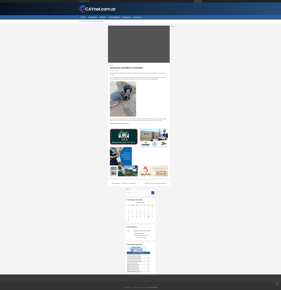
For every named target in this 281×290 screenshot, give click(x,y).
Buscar (152, 192)
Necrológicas (127, 17)
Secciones (102, 17)
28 (144, 216)
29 (148, 216)
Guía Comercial (92, 17)
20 (140, 214)
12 (136, 212)
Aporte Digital (154, 287)
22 (148, 214)
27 (140, 216)
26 (136, 216)
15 (148, 212)
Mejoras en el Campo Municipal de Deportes (155, 183)
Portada (82, 17)
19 (136, 214)
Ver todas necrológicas (141, 237)
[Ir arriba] (277, 283)
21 (144, 214)
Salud (111, 65)
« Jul (128, 220)
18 (132, 214)
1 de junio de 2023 (114, 70)
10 (128, 212)
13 (140, 212)
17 (128, 214)
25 (132, 216)
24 (128, 216)
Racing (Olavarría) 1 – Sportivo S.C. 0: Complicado (124, 183)
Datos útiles (137, 17)
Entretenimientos (115, 17)
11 (132, 212)
